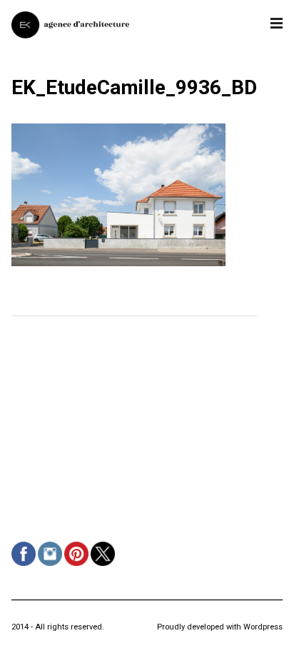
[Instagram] (52, 566)
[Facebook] (25, 566)
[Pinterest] (78, 566)
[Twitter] (104, 566)
